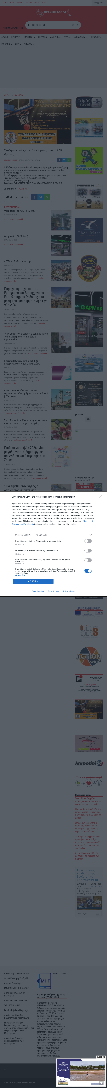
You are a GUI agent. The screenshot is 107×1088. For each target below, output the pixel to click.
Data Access (53, 591)
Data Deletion (38, 591)
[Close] (101, 497)
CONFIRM (33, 581)
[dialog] (53, 544)
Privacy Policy (69, 591)
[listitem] (53, 534)
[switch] (88, 541)
